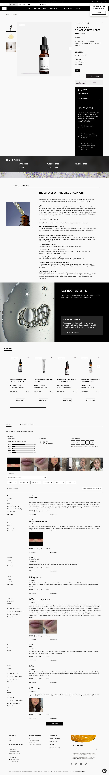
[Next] (69, 1)
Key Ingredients (83, 98)
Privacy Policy (47, 771)
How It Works (83, 94)
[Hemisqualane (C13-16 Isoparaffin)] (27, 330)
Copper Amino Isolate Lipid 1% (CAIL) (43, 380)
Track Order (53, 742)
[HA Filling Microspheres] (43, 312)
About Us (11, 738)
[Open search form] (93, 1)
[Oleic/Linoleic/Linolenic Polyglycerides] (11, 312)
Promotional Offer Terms (35, 744)
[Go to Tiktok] (86, 764)
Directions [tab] (25, 185)
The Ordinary (6, 4)
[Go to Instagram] (76, 764)
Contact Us (91, 758)
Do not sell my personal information (60, 771)
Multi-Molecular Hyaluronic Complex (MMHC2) (90, 380)
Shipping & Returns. (80, 83)
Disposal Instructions (34, 740)
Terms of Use (79, 758)
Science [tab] (15, 185)
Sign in (51, 744)
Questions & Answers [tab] (26, 424)
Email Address (76, 749)
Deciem (43, 4)
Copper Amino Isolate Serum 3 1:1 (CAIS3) (18, 380)
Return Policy (32, 742)
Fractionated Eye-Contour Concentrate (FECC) (66, 380)
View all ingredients (70, 332)
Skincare (14, 14)
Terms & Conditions (38, 771)
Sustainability (12, 749)
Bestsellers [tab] (8, 348)
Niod (14, 4)
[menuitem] (4, 4)
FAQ (30, 738)
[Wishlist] (102, 22)
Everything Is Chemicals (15, 753)
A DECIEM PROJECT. (80, 771)
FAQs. (94, 82)
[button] (28, 8)
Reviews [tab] (8, 424)
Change (17, 759)
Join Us (10, 740)
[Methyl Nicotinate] (27, 294)
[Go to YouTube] (81, 764)
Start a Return (54, 739)
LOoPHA (23, 4)
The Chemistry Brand (34, 4)
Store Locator (54, 747)
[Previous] (39, 1)
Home (8, 14)
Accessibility (12, 747)
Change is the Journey (14, 751)
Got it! (99, 12)
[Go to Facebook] (71, 764)
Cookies (72, 771)
